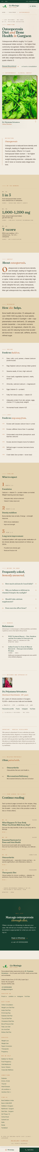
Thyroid (3, 1084)
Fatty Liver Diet (5, 1026)
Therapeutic (5, 1049)
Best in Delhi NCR (6, 1103)
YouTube (32, 709)
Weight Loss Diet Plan (7, 1007)
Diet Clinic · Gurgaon (7, 1111)
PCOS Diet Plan (6, 1013)
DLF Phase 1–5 (5, 1114)
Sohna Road (5, 1117)
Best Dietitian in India (7, 1100)
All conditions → (6, 1089)
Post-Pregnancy (6, 1061)
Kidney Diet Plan (6, 1032)
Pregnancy (4, 1051)
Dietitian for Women (7, 1059)
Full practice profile (8, 709)
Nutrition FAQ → (6, 1092)
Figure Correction (6, 1046)
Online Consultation (7, 1005)
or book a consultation (29, 66)
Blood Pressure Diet (7, 1024)
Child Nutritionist (6, 1064)
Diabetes (4, 1078)
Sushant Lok (5, 1119)
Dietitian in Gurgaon (7, 1106)
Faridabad (4, 1128)
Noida (3, 1125)
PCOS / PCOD (5, 1081)
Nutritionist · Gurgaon (7, 1108)
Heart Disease (5, 1086)
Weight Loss (5, 1040)
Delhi (2, 1122)
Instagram (25, 709)
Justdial (12, 996)
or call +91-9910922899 (19, 942)
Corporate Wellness (7, 1070)
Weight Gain (5, 1043)
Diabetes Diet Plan (6, 1015)
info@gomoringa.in (7, 989)
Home (4, 12)
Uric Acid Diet (5, 1029)
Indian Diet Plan (6, 1010)
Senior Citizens (5, 1067)
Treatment (12, 12)
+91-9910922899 (32, 1)
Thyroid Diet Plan (6, 1018)
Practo (18, 709)
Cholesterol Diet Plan (7, 1021)
